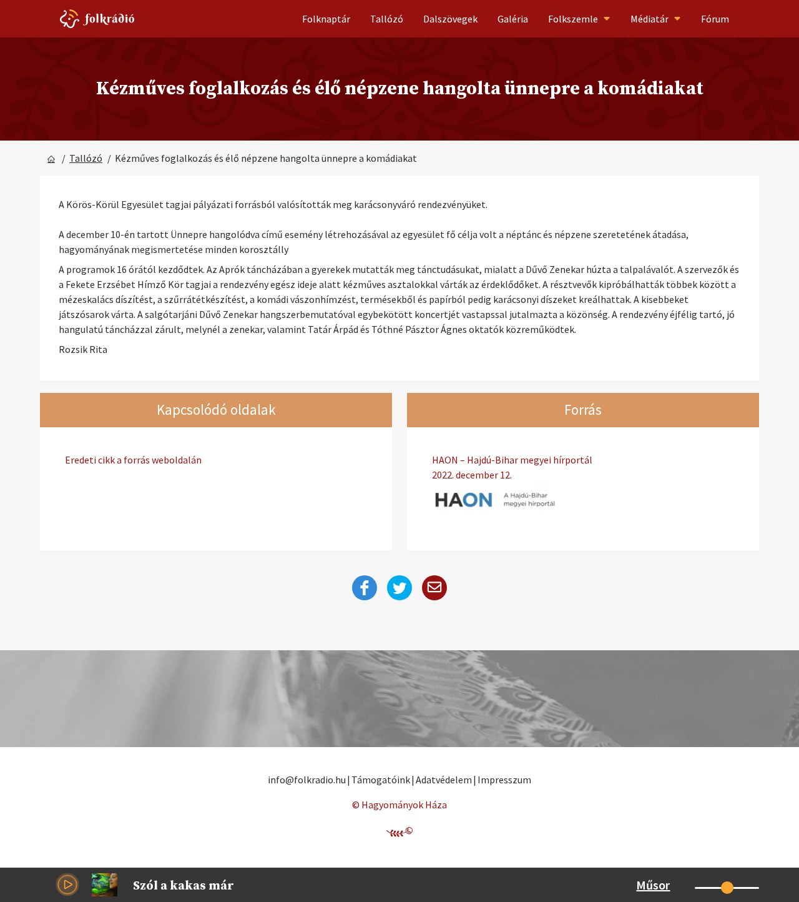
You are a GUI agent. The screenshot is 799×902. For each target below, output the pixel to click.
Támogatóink (380, 779)
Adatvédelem (444, 779)
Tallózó (386, 18)
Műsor (653, 885)
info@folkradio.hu (307, 779)
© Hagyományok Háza (399, 804)
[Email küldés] (434, 587)
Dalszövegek (450, 18)
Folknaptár (326, 18)
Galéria (513, 18)
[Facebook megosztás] (364, 587)
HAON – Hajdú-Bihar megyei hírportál (512, 467)
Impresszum (504, 779)
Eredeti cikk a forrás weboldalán (133, 459)
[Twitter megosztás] (399, 587)
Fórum (715, 18)
